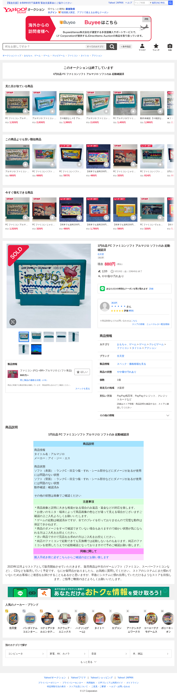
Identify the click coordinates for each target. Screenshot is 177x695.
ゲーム (46, 55)
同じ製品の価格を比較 (34, 380)
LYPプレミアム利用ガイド (110, 682)
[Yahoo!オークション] (24, 8)
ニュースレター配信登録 (158, 324)
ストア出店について (78, 686)
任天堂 (101, 254)
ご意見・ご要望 (98, 686)
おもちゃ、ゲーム (32, 55)
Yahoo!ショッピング (102, 677)
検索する (112, 46)
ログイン (52, 12)
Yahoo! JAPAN (115, 2)
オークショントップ (12, 55)
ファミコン (73, 55)
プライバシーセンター (72, 682)
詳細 (151, 288)
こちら (134, 321)
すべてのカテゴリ (95, 46)
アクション (97, 55)
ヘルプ (128, 2)
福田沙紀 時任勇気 (160, 3)
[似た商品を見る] (12, 321)
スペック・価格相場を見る (131, 363)
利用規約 (91, 682)
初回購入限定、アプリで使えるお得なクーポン (85, 12)
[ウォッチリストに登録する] (25, 111)
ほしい (84, 371)
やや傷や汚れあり (126, 371)
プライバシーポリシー (48, 682)
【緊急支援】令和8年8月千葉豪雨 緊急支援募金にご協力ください (39, 3)
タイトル (85, 55)
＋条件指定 (125, 46)
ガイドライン (132, 682)
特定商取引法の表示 (56, 686)
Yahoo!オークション (55, 677)
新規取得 (70, 9)
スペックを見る (82, 388)
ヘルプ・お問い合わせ (119, 686)
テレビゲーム (58, 55)
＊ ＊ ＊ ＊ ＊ (118, 306)
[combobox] (44, 46)
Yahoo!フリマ (78, 677)
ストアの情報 (138, 324)
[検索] (170, 3)
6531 (131, 310)
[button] (135, 415)
